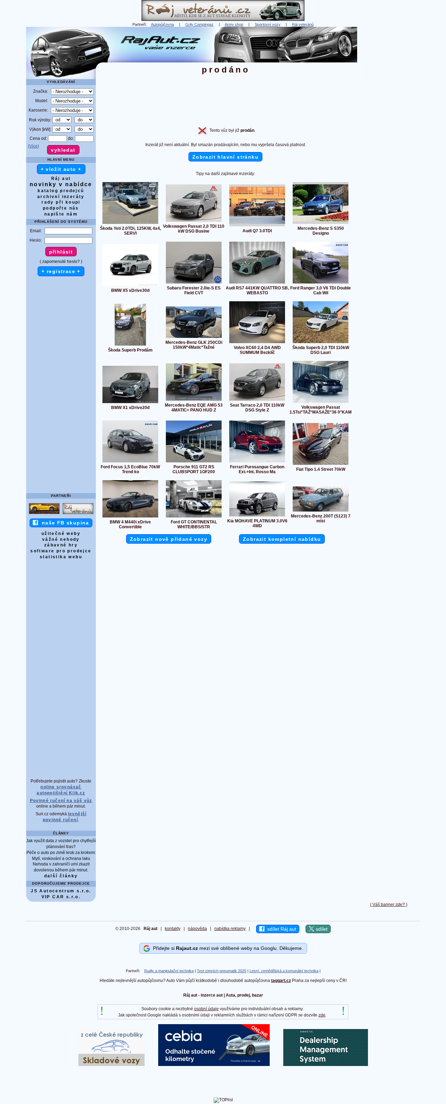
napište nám (61, 214)
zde (321, 1015)
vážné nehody (61, 539)
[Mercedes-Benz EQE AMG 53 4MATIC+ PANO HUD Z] (194, 400)
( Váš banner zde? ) (388, 904)
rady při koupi (60, 202)
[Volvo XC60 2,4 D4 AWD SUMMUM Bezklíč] (257, 342)
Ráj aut (61, 178)
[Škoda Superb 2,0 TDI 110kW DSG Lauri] (320, 342)
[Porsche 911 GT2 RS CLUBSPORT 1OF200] (194, 462)
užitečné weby (60, 533)
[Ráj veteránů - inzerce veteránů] (223, 19)
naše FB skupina (63, 522)
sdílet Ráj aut (280, 929)
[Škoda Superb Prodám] (130, 345)
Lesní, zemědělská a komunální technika (283, 971)
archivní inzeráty (61, 196)
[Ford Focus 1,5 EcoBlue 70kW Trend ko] (130, 462)
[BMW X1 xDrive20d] (130, 402)
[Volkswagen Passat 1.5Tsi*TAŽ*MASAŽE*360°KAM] (320, 402)
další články (61, 876)
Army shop (234, 24)
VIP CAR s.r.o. (61, 896)
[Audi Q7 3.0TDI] (257, 226)
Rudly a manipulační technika (169, 971)
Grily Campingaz (199, 24)
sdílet (321, 929)
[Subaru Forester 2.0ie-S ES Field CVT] (194, 283)
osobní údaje (206, 1008)
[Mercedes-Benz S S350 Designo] (320, 223)
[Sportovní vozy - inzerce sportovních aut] (44, 513)
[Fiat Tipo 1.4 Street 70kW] (320, 464)
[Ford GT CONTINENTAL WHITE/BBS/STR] (194, 517)
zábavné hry (61, 545)
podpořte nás (61, 208)
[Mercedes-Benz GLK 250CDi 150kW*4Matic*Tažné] (194, 337)
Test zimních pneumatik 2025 (221, 971)
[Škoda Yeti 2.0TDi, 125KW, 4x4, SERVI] (130, 223)
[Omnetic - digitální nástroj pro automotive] (325, 1064)
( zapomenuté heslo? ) (61, 261)
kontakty (172, 928)
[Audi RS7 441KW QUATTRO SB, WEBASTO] (257, 283)
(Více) (33, 146)
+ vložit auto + (61, 169)
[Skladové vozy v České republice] (111, 1064)
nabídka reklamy (230, 928)
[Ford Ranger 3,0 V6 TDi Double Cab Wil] (320, 283)
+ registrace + (60, 271)
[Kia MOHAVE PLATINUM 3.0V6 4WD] (257, 516)
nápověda (197, 928)
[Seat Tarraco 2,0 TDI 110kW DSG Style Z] (257, 400)
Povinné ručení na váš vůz (61, 800)
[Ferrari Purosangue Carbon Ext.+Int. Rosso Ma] (257, 462)
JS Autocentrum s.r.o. (61, 891)
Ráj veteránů (303, 24)
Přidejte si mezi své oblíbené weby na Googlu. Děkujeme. (226, 948)
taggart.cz (281, 980)
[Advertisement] (388, 131)
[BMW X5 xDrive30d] (130, 285)
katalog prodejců (61, 190)
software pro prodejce (60, 551)
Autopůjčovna (162, 24)
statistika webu (61, 556)
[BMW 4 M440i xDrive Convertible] (130, 517)
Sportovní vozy (267, 24)
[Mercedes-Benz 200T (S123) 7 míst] (320, 511)
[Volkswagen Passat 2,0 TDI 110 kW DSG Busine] (194, 221)
